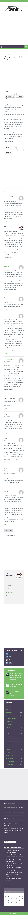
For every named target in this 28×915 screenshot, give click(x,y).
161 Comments (11, 588)
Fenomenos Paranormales (12, 730)
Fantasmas (8, 727)
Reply (5, 221)
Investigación (9, 740)
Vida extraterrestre (10, 761)
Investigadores (10, 592)
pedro (6, 468)
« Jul (5, 908)
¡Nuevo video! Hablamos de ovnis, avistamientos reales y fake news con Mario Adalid (16, 676)
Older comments (8, 530)
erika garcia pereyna (10, 315)
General (8, 736)
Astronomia (8, 709)
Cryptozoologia (9, 724)
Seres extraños (9, 755)
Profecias (8, 752)
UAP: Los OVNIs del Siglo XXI (15, 692)
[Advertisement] (14, 28)
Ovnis (7, 746)
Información (8, 880)
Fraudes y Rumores (10, 733)
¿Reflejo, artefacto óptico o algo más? (16, 685)
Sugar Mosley (8, 359)
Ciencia (7, 715)
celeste (6, 266)
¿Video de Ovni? (10, 865)
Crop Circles (9, 721)
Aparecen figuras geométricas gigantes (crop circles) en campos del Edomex (14, 874)
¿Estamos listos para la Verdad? (13, 878)
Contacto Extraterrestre (11, 718)
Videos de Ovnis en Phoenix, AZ (13, 867)
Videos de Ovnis (9, 764)
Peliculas (8, 749)
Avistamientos (9, 712)
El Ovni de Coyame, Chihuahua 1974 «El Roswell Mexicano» (13, 823)
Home (5, 54)
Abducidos (8, 706)
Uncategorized (9, 758)
